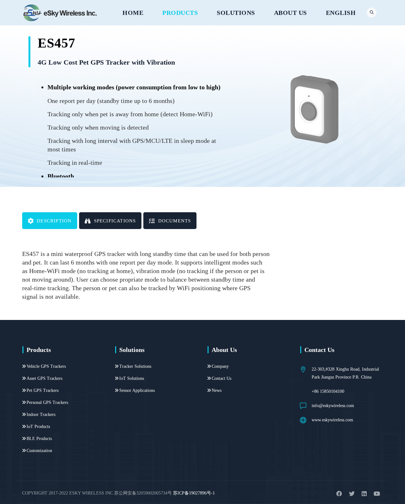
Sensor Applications (137, 390)
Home (132, 12)
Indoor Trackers (41, 414)
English (341, 12)
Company (220, 366)
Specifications (115, 220)
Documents (174, 220)
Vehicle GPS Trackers (46, 366)
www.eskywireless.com (332, 420)
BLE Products (39, 438)
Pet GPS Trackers (43, 390)
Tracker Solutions (135, 366)
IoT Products (38, 426)
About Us (290, 12)
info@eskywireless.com (333, 405)
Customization (39, 450)
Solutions (236, 12)
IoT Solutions (131, 378)
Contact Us (221, 378)
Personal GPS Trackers (47, 402)
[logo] (60, 12)
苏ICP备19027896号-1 (194, 493)
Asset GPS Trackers (44, 378)
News (216, 390)
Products (180, 12)
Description (54, 220)
